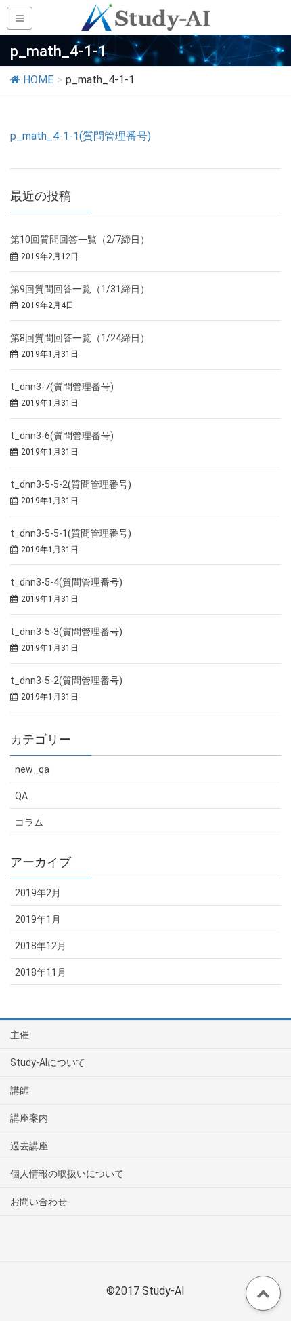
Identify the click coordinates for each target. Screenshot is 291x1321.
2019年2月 (38, 892)
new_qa (32, 769)
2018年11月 (40, 972)
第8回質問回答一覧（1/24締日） (80, 337)
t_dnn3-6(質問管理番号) (62, 435)
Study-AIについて (47, 1062)
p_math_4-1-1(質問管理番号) (80, 136)
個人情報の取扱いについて (67, 1173)
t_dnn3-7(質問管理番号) (62, 386)
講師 (19, 1090)
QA (21, 795)
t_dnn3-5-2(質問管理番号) (66, 680)
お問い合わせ (38, 1201)
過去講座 (29, 1146)
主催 (19, 1034)
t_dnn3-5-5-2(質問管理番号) (70, 484)
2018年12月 (40, 945)
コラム (29, 822)
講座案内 (29, 1118)
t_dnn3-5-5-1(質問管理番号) (70, 533)
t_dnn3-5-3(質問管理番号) (66, 631)
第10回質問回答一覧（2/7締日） (80, 239)
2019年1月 (38, 919)
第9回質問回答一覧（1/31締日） (80, 289)
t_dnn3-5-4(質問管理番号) (66, 582)
